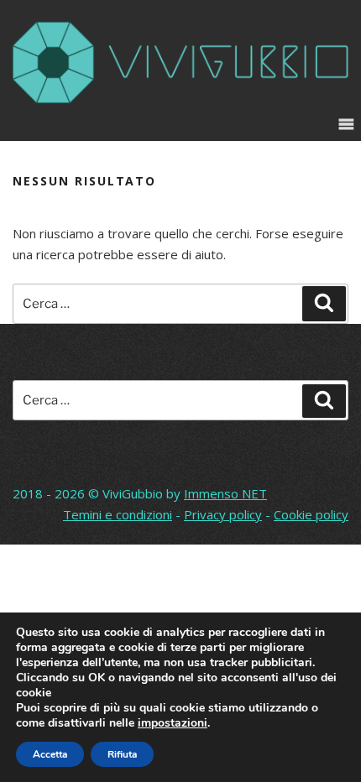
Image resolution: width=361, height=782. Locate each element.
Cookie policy (311, 514)
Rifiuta (122, 754)
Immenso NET (225, 493)
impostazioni (172, 723)
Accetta (50, 754)
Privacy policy (223, 514)
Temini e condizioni (117, 514)
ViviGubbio (132, 493)
